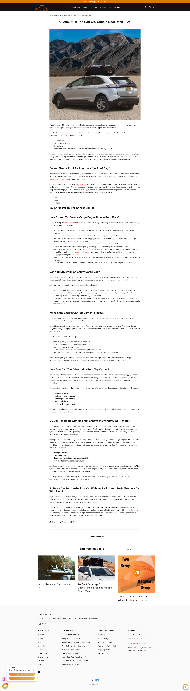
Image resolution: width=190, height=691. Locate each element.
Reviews (85, 7)
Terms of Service (44, 653)
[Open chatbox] (185, 687)
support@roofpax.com (141, 643)
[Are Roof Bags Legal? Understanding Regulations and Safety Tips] (96, 567)
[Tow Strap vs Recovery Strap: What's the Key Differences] (136, 574)
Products (72, 7)
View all (129, 549)
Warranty (103, 7)
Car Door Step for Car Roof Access (75, 661)
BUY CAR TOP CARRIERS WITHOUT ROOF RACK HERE (72, 208)
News (56, 15)
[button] (5, 686)
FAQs (40, 664)
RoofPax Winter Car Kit (70, 664)
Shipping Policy (104, 649)
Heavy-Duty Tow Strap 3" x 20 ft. (74, 653)
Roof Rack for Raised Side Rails (73, 646)
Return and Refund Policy (107, 646)
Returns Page (103, 653)
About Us (41, 646)
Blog (111, 7)
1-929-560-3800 (140, 639)
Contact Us (94, 7)
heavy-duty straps (65, 244)
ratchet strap (81, 252)
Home (51, 15)
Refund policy (43, 657)
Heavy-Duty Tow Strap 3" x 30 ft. (74, 657)
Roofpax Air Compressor (71, 638)
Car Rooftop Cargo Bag (70, 635)
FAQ (78, 7)
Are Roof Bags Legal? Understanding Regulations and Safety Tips (95, 588)
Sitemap (41, 661)
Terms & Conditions (105, 642)
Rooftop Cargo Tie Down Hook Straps (76, 642)
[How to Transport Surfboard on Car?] (56, 567)
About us (117, 7)
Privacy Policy (103, 638)
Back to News (97, 537)
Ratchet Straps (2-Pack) (71, 649)
